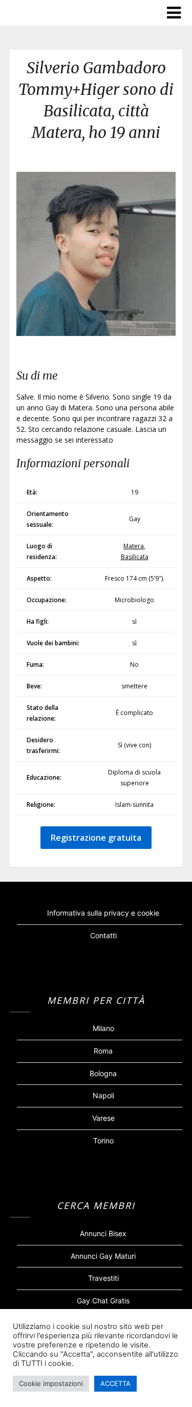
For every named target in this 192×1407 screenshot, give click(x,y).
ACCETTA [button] (115, 1383)
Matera (133, 546)
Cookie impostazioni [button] (51, 1383)
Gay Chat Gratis (103, 1300)
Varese (103, 1118)
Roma (103, 1050)
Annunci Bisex (103, 1233)
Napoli (103, 1095)
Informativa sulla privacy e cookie (103, 912)
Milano (103, 1028)
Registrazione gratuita (96, 837)
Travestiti (103, 1278)
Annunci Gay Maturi (103, 1256)
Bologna (103, 1073)
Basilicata (134, 556)
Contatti (103, 935)
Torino (103, 1140)
